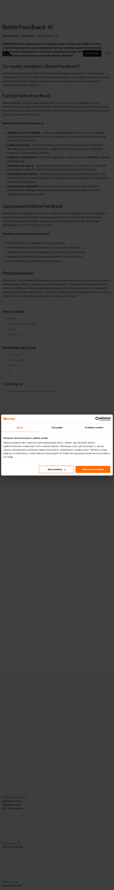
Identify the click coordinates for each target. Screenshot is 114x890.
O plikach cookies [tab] (94, 427)
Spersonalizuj (55, 469)
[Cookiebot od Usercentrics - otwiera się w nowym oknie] (98, 419)
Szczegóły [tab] (57, 427)
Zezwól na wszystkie (93, 469)
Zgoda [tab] (19, 427)
